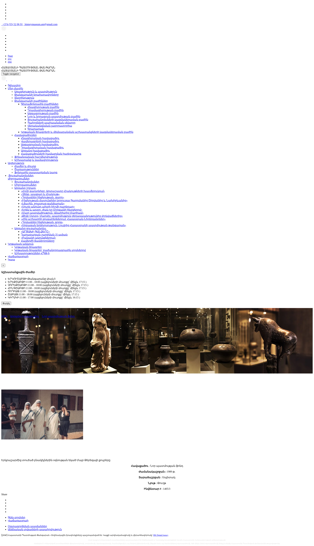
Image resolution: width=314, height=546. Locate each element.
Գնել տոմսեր (16, 517)
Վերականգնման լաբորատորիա (49, 125)
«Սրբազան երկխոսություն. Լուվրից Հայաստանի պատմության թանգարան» (73, 225)
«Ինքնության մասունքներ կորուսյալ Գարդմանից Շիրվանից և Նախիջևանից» (74, 200)
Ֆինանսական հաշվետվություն (36, 156)
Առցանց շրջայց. (25, 188)
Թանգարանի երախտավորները (36, 94)
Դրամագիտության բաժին (45, 110)
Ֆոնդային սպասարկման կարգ (35, 172)
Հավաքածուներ (25, 135)
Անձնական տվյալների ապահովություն (35, 529)
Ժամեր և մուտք (25, 166)
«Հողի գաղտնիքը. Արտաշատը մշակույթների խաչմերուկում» (63, 191)
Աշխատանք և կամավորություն (36, 160)
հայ (10, 56)
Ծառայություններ (26, 169)
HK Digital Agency (160, 535)
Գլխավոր (14, 85)
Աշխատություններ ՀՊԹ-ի (32, 253)
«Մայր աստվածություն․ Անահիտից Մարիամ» (52, 212)
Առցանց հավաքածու (35, 150)
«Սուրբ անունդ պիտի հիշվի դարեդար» (48, 206)
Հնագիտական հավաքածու (40, 138)
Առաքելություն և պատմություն (35, 91)
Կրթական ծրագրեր (28, 247)
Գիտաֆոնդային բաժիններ (39, 104)
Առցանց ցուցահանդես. (30, 228)
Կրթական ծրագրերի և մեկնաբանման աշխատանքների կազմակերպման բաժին (77, 132)
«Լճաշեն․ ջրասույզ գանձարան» (43, 203)
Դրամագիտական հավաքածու (42, 147)
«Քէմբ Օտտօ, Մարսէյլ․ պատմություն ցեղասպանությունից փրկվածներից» (72, 216)
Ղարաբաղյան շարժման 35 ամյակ (44, 234)
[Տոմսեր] (13, 79)
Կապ (11, 259)
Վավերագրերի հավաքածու (40, 141)
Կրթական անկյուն (21, 244)
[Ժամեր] (4, 79)
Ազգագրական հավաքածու (40, 144)
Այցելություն (16, 163)
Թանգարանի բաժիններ (31, 101)
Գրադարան (35, 128)
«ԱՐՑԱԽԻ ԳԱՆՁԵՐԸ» (35, 231)
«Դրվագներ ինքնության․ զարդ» (42, 197)
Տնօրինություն (24, 97)
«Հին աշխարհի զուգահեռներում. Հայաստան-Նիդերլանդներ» (63, 219)
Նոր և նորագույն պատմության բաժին (53, 116)
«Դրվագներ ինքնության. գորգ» (42, 222)
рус (10, 58)
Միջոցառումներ (25, 184)
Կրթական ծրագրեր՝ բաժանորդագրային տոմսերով (50, 250)
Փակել (6, 303)
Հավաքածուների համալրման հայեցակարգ (51, 153)
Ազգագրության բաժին (43, 113)
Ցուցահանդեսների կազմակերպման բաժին (57, 119)
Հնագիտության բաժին (43, 107)
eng (10, 61)
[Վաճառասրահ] (9, 79)
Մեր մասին (15, 88)
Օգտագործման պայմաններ (27, 526)
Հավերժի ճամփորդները (37, 240)
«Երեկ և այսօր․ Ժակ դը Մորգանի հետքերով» (51, 209)
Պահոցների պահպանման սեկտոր (51, 122)
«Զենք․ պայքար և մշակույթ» (40, 194)
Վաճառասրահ (18, 256)
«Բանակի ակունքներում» (38, 237)
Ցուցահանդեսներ (26, 181)
